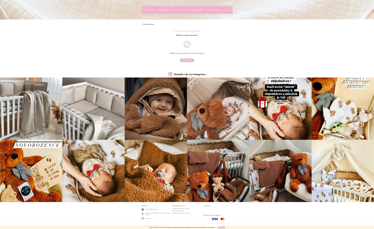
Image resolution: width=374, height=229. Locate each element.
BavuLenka (148, 218)
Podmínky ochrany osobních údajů (181, 213)
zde (216, 227)
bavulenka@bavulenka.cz (151, 209)
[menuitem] (149, 10)
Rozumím (221, 227)
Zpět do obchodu (187, 60)
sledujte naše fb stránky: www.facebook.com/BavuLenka (157, 214)
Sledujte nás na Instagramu (190, 74)
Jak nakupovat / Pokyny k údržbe (180, 208)
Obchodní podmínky (177, 211)
